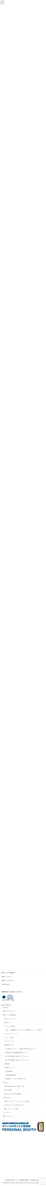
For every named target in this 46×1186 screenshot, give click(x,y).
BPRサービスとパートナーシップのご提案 (16, 1101)
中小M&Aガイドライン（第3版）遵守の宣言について (20, 1049)
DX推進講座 (8, 1071)
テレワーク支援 (8, 1037)
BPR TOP (5, 1007)
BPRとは (5, 1082)
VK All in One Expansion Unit (35, 1182)
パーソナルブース (9, 1041)
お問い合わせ (5, 984)
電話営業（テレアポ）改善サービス (15, 1079)
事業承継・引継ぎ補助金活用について (16, 1052)
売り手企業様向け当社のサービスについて (17, 1056)
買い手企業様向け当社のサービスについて (17, 1060)
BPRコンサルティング (10, 1019)
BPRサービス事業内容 (8, 972)
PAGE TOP (43, 1148)
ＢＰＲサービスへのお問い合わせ (13, 1105)
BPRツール (7, 1022)
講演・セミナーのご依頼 (11, 1109)
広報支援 (6, 1064)
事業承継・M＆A (9, 1045)
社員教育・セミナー (10, 1067)
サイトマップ (7, 1112)
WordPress (13, 1182)
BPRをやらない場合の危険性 (12, 1094)
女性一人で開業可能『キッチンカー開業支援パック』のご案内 (23, 1030)
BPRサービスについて (8, 980)
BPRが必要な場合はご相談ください (14, 1086)
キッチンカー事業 (9, 1026)
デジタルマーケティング (11, 1034)
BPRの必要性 (8, 1090)
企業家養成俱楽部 (10, 1075)
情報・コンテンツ (7, 976)
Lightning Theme (22, 1182)
